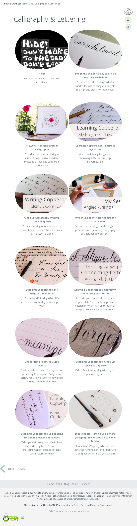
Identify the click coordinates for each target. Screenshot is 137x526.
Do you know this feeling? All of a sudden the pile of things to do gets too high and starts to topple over (95, 82)
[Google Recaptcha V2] (21, 518)
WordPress (83, 511)
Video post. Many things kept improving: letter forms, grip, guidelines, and (95, 154)
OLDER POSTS (16, 469)
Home (24, 4)
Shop (59, 484)
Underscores (69, 511)
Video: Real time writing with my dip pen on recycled (95, 368)
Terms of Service (99, 505)
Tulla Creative (55, 511)
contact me (9, 496)
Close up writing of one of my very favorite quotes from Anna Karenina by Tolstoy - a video (42, 226)
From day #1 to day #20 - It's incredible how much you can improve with (42, 298)
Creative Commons (112, 496)
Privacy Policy (80, 505)
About (75, 484)
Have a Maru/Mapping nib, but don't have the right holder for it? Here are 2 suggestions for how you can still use (95, 446)
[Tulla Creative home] (128, 12)
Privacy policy (93, 499)
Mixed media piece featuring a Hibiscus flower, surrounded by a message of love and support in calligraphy (41, 156)
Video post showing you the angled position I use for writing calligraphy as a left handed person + (95, 226)
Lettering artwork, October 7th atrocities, (41, 78)
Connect (85, 484)
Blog (31, 4)
